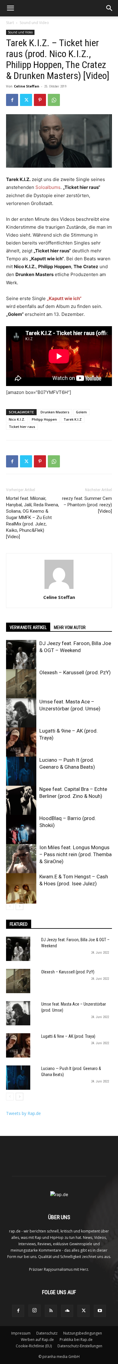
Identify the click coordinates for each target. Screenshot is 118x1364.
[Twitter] (26, 100)
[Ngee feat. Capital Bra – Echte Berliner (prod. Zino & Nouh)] (21, 801)
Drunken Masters (55, 412)
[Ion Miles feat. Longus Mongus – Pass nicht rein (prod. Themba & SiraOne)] (21, 859)
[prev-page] (10, 906)
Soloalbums (48, 187)
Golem (81, 412)
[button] (10, 8)
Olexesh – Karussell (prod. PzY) (75, 672)
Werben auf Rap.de (37, 1339)
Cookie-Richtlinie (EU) (34, 1346)
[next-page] (19, 906)
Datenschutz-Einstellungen (79, 1346)
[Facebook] (12, 100)
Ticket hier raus (22, 426)
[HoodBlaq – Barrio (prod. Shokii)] (21, 830)
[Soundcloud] (67, 1311)
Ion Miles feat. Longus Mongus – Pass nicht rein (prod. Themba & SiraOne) (75, 854)
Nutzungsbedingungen (82, 1333)
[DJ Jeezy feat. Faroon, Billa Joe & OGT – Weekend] (21, 655)
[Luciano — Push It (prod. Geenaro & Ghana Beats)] (21, 772)
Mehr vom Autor (70, 627)
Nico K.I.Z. (17, 419)
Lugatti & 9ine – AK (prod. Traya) (68, 1036)
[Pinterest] (40, 100)
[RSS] (51, 1311)
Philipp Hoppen (44, 419)
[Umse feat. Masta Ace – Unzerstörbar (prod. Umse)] (21, 713)
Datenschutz (46, 1333)
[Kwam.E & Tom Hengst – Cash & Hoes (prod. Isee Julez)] (21, 888)
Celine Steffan (26, 86)
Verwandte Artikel (28, 627)
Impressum (21, 1333)
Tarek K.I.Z (73, 419)
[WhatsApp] (54, 100)
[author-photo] (59, 588)
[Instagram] (34, 1310)
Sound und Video (34, 22)
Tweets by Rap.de (23, 1113)
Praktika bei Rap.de (76, 1339)
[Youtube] (100, 1311)
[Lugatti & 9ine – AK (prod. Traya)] (21, 742)
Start (10, 22)
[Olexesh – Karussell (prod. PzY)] (21, 684)
